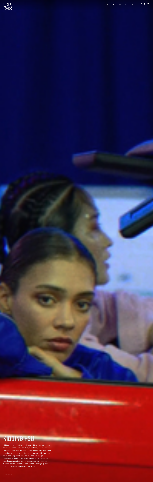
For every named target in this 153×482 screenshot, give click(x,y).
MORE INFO (8, 474)
